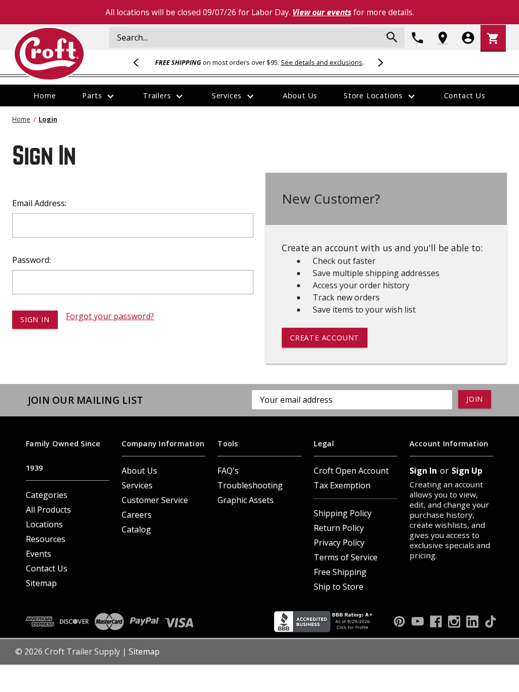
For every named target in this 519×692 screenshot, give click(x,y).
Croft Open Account (351, 470)
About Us (300, 95)
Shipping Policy (343, 513)
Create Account (324, 337)
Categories (46, 495)
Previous (140, 62)
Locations (44, 524)
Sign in (423, 470)
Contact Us (465, 95)
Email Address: (39, 203)
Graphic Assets (245, 500)
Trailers (164, 96)
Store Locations (381, 96)
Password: (31, 259)
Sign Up (467, 470)
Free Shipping (340, 572)
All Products (48, 509)
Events (38, 553)
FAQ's (228, 470)
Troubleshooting (250, 485)
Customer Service (155, 500)
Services (234, 96)
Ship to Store (338, 586)
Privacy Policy (339, 542)
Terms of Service (346, 557)
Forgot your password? (110, 316)
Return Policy (339, 527)
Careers (137, 514)
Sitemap (41, 583)
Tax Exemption (342, 485)
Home (44, 95)
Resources (45, 539)
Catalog (136, 529)
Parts (99, 96)
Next (378, 62)
